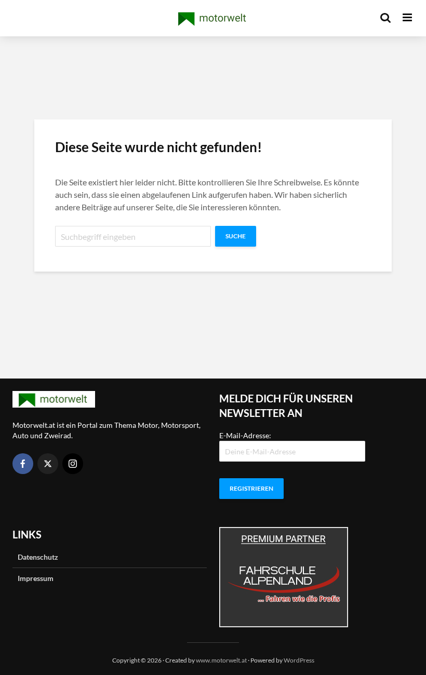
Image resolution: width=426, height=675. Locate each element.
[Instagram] (72, 463)
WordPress (299, 660)
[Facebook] (22, 463)
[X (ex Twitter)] (47, 463)
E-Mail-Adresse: (245, 435)
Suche (235, 236)
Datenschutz (38, 556)
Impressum (36, 578)
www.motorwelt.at (221, 660)
